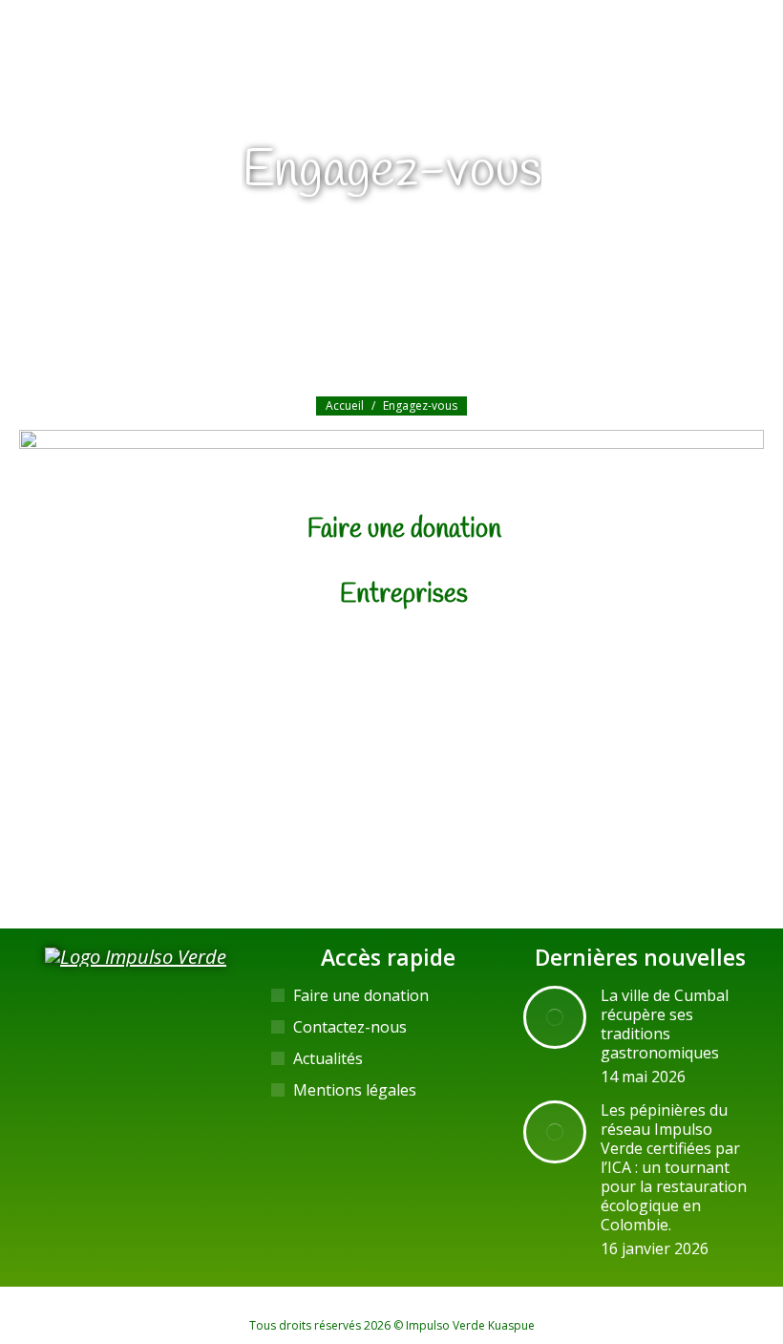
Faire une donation (404, 529)
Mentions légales (354, 1089)
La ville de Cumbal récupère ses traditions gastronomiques (665, 1024)
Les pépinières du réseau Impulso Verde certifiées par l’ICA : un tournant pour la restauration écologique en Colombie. (674, 1167)
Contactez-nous (350, 1026)
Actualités (328, 1058)
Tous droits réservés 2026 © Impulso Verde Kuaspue (392, 1325)
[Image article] (554, 1017)
